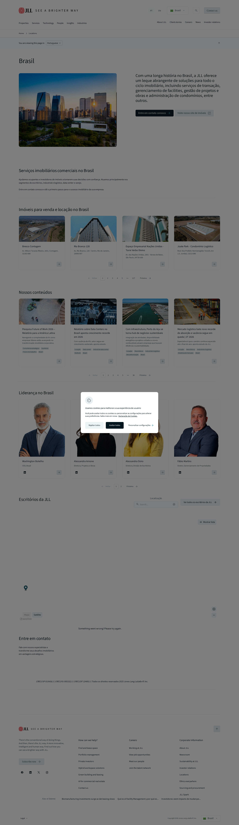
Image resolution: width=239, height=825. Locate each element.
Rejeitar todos (94, 425)
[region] (119, 412)
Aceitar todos (114, 425)
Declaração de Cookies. (127, 416)
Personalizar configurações (141, 425)
